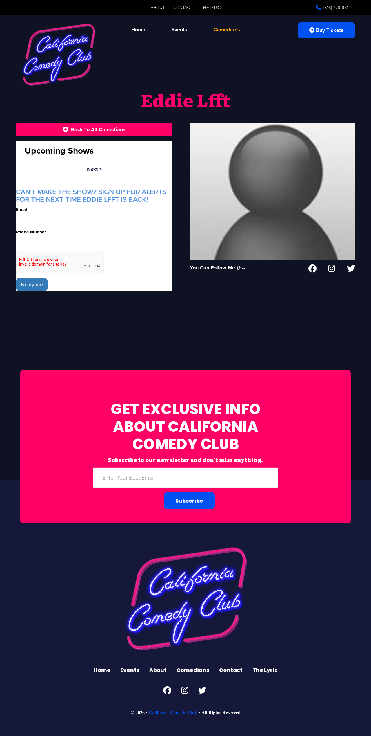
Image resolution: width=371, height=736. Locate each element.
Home (138, 29)
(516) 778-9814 (336, 7)
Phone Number (31, 232)
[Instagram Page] (331, 270)
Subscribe (189, 500)
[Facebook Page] (312, 270)
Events (179, 29)
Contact (182, 7)
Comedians (226, 29)
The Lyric (211, 7)
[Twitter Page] (351, 270)
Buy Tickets (328, 30)
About (158, 7)
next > (94, 169)
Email (21, 209)
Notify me (32, 284)
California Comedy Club (173, 712)
